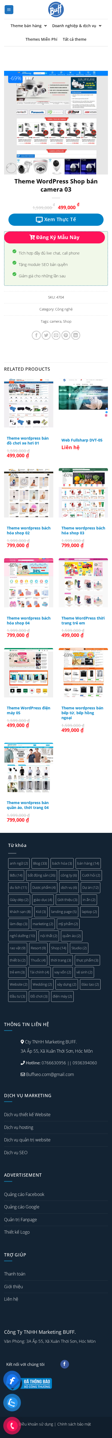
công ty (69, 875)
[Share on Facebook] (36, 335)
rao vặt (18, 947)
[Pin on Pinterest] (65, 335)
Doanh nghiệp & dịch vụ (74, 25)
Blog (40, 863)
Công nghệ (64, 309)
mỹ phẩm (68, 923)
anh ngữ (19, 863)
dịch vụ (69, 887)
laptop (89, 911)
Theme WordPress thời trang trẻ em (83, 620)
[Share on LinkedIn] (75, 335)
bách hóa (62, 863)
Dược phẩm (44, 887)
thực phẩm (87, 960)
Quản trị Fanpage (20, 1220)
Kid (41, 911)
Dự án (90, 887)
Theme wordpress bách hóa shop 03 (83, 530)
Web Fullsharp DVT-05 (81, 440)
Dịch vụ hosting (18, 1127)
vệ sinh (84, 972)
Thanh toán (14, 1274)
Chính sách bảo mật (74, 1424)
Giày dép (19, 899)
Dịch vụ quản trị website (27, 1140)
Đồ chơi (39, 996)
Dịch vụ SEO (15, 1153)
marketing (43, 923)
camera (55, 321)
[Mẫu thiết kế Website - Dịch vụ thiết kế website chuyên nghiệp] (56, 9)
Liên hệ (11, 1299)
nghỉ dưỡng (22, 935)
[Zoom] (11, 168)
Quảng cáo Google (21, 1207)
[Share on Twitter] (46, 335)
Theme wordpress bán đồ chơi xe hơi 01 (28, 440)
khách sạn (20, 911)
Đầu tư (17, 996)
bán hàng (88, 863)
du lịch (18, 887)
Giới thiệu (67, 899)
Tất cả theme (74, 39)
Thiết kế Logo (17, 1232)
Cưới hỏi (91, 875)
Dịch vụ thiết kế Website (27, 1115)
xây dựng (66, 984)
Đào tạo (90, 984)
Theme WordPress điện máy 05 (28, 710)
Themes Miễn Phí (41, 39)
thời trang (61, 960)
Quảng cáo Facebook (24, 1194)
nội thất (48, 935)
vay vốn (62, 972)
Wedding (42, 984)
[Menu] (9, 9)
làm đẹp (18, 923)
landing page (64, 911)
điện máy (62, 996)
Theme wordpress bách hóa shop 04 (29, 620)
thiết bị (18, 960)
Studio (79, 947)
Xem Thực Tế (59, 219)
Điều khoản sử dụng (36, 1424)
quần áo (72, 935)
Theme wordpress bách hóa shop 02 (29, 530)
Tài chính (39, 972)
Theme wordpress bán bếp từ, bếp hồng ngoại (82, 713)
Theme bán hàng (26, 25)
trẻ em (17, 972)
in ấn (89, 899)
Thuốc (38, 960)
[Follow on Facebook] (64, 1364)
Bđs (16, 875)
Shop (67, 321)
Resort (38, 947)
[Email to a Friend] (56, 335)
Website (18, 984)
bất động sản (41, 875)
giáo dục (43, 899)
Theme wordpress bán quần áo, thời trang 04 (28, 805)
